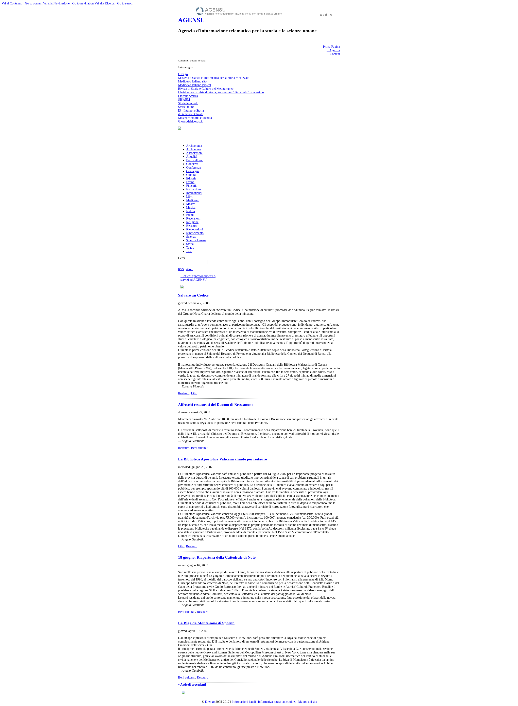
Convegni (192, 171)
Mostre (190, 204)
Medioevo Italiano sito (192, 81)
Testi (189, 251)
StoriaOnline (186, 107)
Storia (190, 244)
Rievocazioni (194, 229)
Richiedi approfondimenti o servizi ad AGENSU (196, 277)
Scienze (191, 236)
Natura (190, 211)
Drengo (183, 74)
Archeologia (194, 145)
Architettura (193, 149)
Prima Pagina (331, 46)
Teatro (190, 247)
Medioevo (192, 200)
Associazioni (194, 153)
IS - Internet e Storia (191, 110)
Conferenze (193, 167)
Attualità (191, 156)
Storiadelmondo (188, 103)
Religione (192, 222)
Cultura (191, 174)
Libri (189, 196)
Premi (190, 214)
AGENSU (191, 20)
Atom (189, 269)
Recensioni (193, 218)
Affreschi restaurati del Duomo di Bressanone (215, 404)
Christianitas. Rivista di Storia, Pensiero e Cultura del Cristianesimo (221, 92)
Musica (190, 207)
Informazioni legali (244, 701)
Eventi (190, 182)
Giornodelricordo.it (190, 121)
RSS (181, 269)
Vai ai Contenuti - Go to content (22, 3)
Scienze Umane (196, 240)
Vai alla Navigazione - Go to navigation (68, 3)
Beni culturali (194, 160)
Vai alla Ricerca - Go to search (113, 3)
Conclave (192, 164)
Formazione (193, 189)
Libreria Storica (188, 96)
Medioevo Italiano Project (194, 85)
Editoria (191, 178)
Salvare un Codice (193, 295)
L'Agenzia (333, 50)
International (194, 193)
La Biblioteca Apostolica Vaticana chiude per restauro (222, 459)
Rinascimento (195, 233)
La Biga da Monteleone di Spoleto (206, 623)
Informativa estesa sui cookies (277, 701)
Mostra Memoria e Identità (195, 117)
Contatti (335, 54)
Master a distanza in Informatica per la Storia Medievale (213, 77)
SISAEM (184, 99)
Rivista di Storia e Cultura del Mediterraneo (206, 88)
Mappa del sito (307, 701)
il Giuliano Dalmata (190, 114)
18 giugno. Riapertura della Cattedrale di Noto (217, 557)
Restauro (191, 225)
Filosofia (191, 185)
